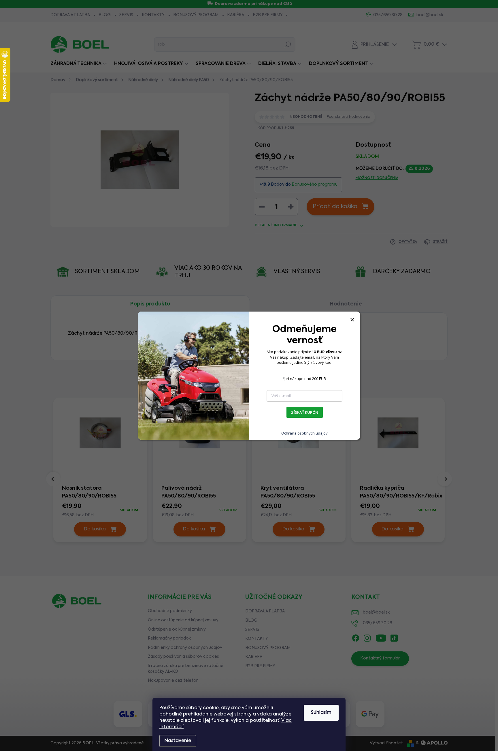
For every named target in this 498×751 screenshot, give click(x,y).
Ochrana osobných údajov (304, 433)
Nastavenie (178, 741)
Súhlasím (321, 712)
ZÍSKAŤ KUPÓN (304, 412)
